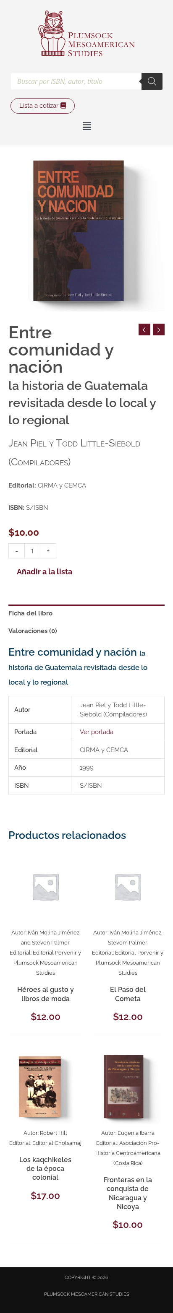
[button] (86, 126)
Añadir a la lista (44, 572)
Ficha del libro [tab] (30, 613)
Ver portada (96, 731)
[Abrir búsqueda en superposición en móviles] (86, 81)
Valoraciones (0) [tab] (32, 630)
